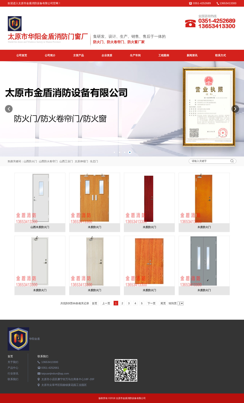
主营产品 (78, 55)
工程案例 (163, 55)
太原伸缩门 (81, 161)
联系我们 (13, 379)
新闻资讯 (192, 55)
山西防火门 (30, 161)
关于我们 (13, 362)
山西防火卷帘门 (48, 161)
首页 (10, 356)
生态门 (94, 161)
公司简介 (50, 55)
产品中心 (13, 367)
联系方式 (220, 55)
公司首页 (21, 55)
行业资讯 (13, 373)
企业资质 (107, 55)
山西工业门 (66, 161)
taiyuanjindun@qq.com (55, 373)
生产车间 (135, 55)
